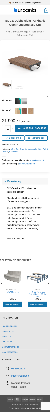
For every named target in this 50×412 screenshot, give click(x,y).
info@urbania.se (27, 164)
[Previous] (6, 60)
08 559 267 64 (19, 368)
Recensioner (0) (15, 238)
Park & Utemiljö (20, 32)
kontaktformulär (37, 160)
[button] (3, 10)
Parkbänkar (36, 32)
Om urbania (7, 341)
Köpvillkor (6, 336)
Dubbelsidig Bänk (25, 35)
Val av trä (6, 110)
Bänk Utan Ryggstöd (19, 149)
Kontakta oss (8, 331)
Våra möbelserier (10, 352)
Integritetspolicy (9, 326)
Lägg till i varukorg (34, 128)
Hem (8, 32)
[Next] (43, 60)
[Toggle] (4, 181)
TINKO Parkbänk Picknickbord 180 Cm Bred (37, 294)
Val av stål (7, 100)
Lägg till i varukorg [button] (12, 304)
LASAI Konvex (13, 292)
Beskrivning (14, 181)
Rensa (45, 96)
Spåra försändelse (10, 347)
